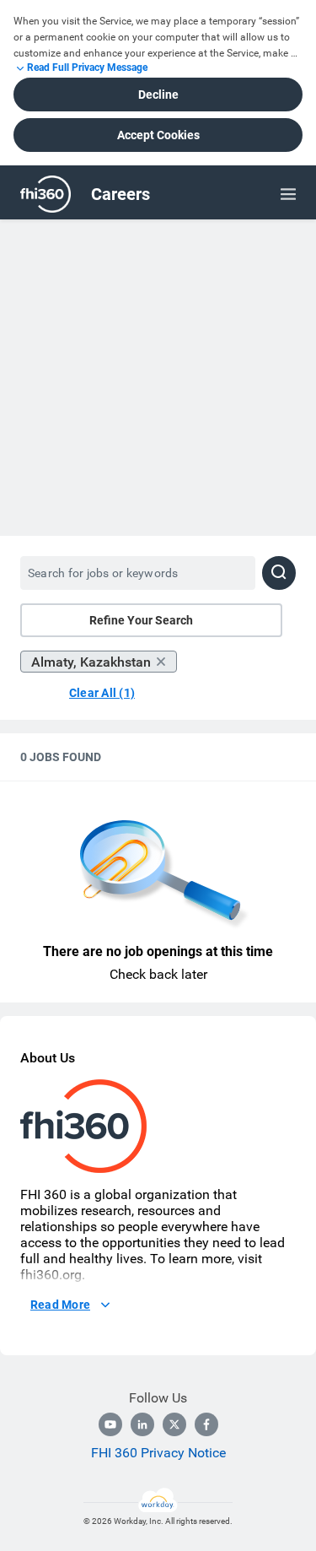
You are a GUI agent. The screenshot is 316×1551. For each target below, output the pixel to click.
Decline (158, 94)
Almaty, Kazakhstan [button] (91, 662)
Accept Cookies (158, 135)
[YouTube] (110, 1424)
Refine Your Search (141, 620)
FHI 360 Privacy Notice (158, 1453)
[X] (174, 1424)
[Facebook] (206, 1424)
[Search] (279, 573)
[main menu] (288, 194)
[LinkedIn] (142, 1424)
